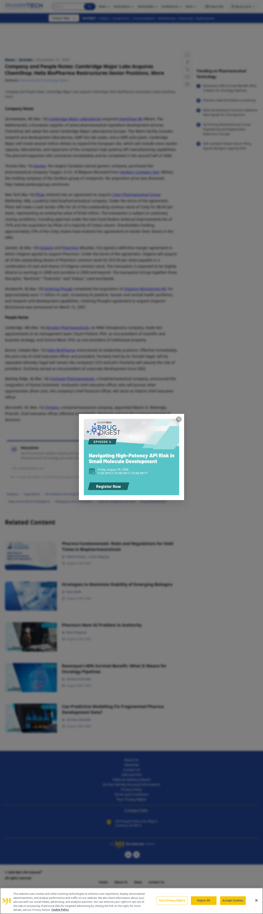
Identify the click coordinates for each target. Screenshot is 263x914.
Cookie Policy (60, 910)
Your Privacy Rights (172, 900)
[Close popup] (179, 419)
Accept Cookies (233, 900)
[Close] (256, 900)
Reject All (203, 900)
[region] (131, 901)
